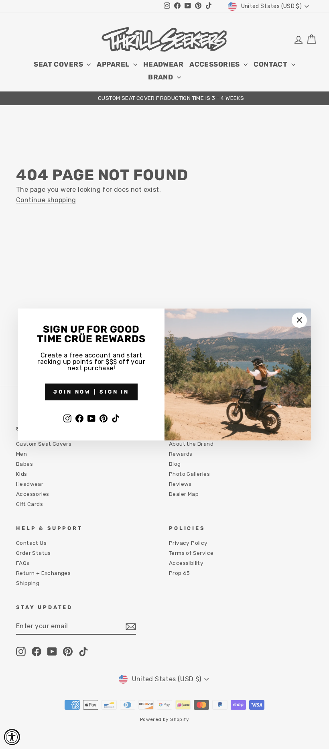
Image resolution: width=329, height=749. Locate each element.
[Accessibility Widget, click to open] (12, 737)
